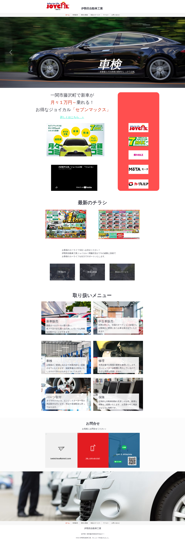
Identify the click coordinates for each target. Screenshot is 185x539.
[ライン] (124, 447)
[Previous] (11, 52)
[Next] (174, 52)
